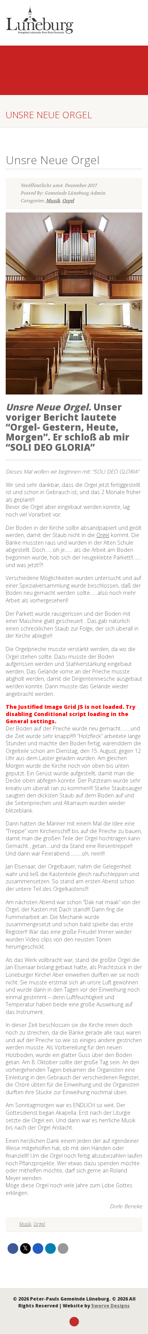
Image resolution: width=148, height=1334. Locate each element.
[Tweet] (25, 1248)
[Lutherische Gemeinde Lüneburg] (49, 20)
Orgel (68, 201)
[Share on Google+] (38, 1248)
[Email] (63, 1248)
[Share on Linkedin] (50, 1248)
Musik (53, 201)
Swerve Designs (110, 1305)
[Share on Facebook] (13, 1248)
